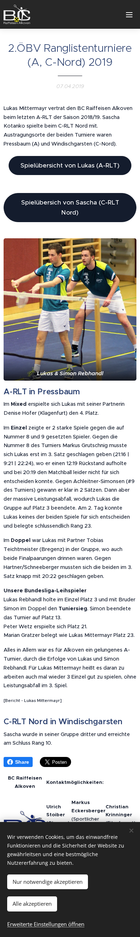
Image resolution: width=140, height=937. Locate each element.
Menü (129, 14)
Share (22, 762)
